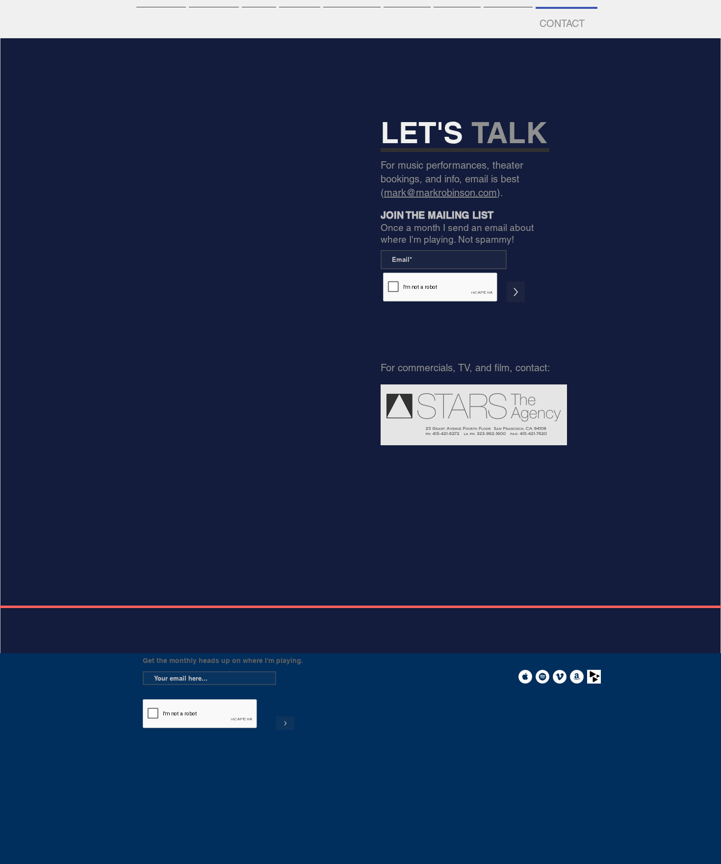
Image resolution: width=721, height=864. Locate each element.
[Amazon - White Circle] (577, 677)
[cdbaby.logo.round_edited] (594, 677)
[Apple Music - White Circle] (525, 677)
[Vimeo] (559, 677)
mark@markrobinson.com (440, 193)
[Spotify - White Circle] (542, 677)
